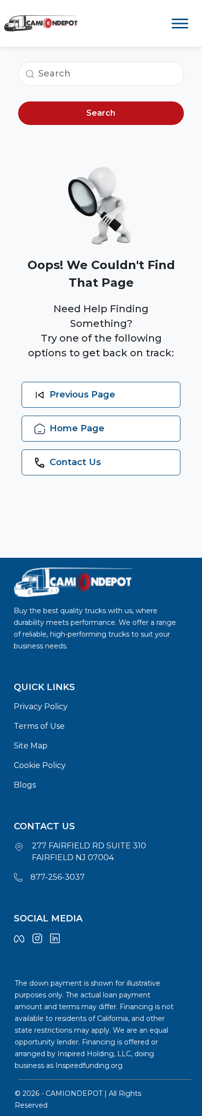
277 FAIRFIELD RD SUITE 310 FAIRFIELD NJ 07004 (89, 851)
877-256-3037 (57, 877)
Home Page (77, 428)
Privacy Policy (41, 706)
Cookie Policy (40, 765)
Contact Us (75, 462)
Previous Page (82, 394)
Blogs (25, 785)
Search (100, 113)
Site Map (31, 745)
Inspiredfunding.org (89, 1065)
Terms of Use (39, 726)
